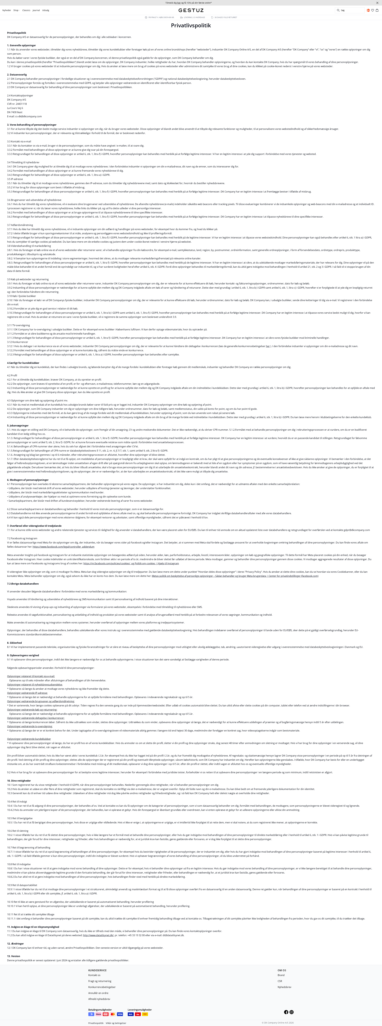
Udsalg (45, 10)
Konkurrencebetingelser (102, 987)
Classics (26, 10)
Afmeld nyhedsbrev (99, 999)
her (268, 346)
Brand (281, 975)
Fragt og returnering (99, 981)
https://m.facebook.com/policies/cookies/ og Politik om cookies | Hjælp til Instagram (131, 563)
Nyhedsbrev (284, 987)
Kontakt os (94, 975)
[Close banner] (377, 3)
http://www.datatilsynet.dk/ (98, 935)
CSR (280, 981)
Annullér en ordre (98, 993)
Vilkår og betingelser (116, 1023)
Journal (36, 10)
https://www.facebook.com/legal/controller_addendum (63, 546)
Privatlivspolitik (95, 1023)
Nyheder (6, 10)
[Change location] (368, 10)
